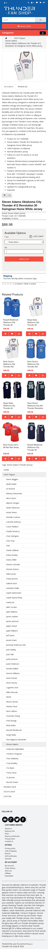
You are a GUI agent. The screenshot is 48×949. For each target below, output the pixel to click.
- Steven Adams (11, 744)
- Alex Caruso (10, 498)
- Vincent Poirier (11, 782)
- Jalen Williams (11, 612)
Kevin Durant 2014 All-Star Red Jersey (11, 446)
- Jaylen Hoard (10, 626)
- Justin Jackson (11, 659)
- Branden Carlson (12, 517)
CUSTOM (7, 796)
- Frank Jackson (11, 578)
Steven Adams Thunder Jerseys (20, 465)
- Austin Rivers (10, 512)
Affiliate (8, 873)
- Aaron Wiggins (11, 479)
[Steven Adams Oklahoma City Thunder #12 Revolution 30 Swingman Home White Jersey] (24, 66)
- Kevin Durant (10, 678)
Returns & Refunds (12, 836)
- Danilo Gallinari (11, 550)
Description (8, 86)
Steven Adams (11, 41)
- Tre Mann (9, 768)
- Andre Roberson (12, 507)
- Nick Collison (10, 711)
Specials (8, 858)
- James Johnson (11, 621)
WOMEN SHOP (10, 787)
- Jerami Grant (10, 640)
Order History (10, 868)
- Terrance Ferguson (13, 754)
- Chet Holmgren (11, 536)
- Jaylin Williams (11, 631)
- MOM (7, 697)
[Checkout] (44, 2)
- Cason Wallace (11, 526)
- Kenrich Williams (12, 673)
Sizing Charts (10, 839)
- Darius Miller (10, 560)
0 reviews (19, 284)
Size (7, 237)
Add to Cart (24, 259)
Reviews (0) (22, 86)
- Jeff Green (9, 635)
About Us (8, 828)
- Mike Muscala (11, 692)
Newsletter (9, 876)
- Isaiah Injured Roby (13, 597)
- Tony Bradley (10, 763)
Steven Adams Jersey (16, 213)
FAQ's (7, 833)
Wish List (8, 871)
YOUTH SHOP (9, 791)
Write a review (30, 284)
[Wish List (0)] (37, 2)
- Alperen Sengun (11, 503)
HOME (6, 470)
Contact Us (9, 841)
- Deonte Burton (11, 569)
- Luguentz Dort (11, 687)
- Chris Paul (9, 541)
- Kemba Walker (11, 668)
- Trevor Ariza (10, 772)
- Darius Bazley (11, 555)
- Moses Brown (11, 701)
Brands (7, 853)
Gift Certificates (11, 856)
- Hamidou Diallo (11, 588)
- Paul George (10, 720)
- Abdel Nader (10, 484)
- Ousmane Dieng (12, 716)
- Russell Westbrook (13, 730)
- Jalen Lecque (10, 607)
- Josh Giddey (10, 649)
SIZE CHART (38, 236)
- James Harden (11, 616)
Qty (5, 247)
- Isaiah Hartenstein (12, 593)
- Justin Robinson (11, 664)
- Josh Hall (8, 654)
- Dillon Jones (10, 574)
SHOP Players (19, 38)
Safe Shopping (10, 851)
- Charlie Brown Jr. (12, 531)
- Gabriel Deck (10, 583)
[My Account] (32, 2)
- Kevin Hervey (10, 683)
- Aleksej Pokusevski (13, 493)
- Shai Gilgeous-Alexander (15, 739)
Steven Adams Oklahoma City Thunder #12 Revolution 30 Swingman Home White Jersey (23, 44)
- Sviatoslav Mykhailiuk (14, 749)
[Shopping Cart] (40, 2)
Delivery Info (10, 831)
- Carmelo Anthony (12, 522)
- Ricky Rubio (10, 725)
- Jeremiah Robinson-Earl (15, 645)
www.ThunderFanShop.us (23, 944)
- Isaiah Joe (9, 602)
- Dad (7, 545)
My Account (9, 865)
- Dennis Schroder (12, 564)
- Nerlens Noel (10, 706)
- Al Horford (9, 489)
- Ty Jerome (9, 777)
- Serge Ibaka (10, 735)
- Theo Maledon (11, 758)
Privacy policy (10, 848)
